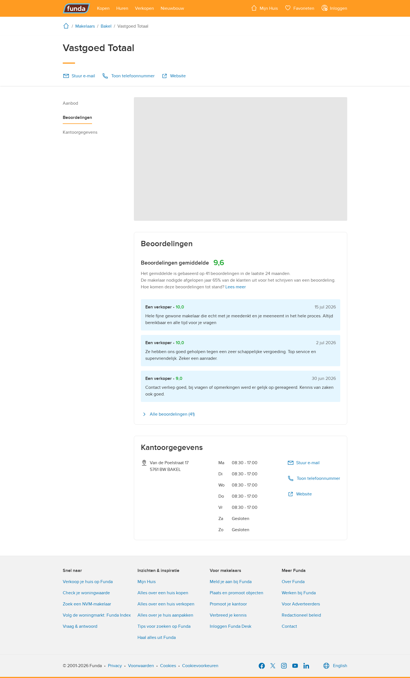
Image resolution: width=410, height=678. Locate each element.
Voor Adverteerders (301, 604)
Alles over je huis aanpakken (165, 615)
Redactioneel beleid (301, 615)
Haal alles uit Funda (157, 637)
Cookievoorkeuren (200, 666)
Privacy (115, 666)
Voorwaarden (141, 666)
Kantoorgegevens (80, 132)
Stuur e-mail (83, 76)
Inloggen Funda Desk (230, 626)
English (340, 666)
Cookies (168, 666)
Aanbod (70, 103)
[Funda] (76, 8)
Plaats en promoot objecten (236, 593)
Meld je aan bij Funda (231, 581)
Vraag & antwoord (80, 626)
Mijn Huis (147, 581)
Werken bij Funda (299, 593)
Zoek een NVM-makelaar (87, 604)
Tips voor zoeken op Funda (164, 626)
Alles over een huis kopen (163, 593)
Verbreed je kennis (228, 615)
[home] (67, 25)
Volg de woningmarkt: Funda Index (97, 615)
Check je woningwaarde (86, 593)
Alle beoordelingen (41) (172, 414)
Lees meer (235, 287)
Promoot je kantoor (228, 604)
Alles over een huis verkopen (166, 604)
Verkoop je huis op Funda (88, 581)
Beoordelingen (77, 117)
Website (178, 76)
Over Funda (293, 581)
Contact (289, 626)
